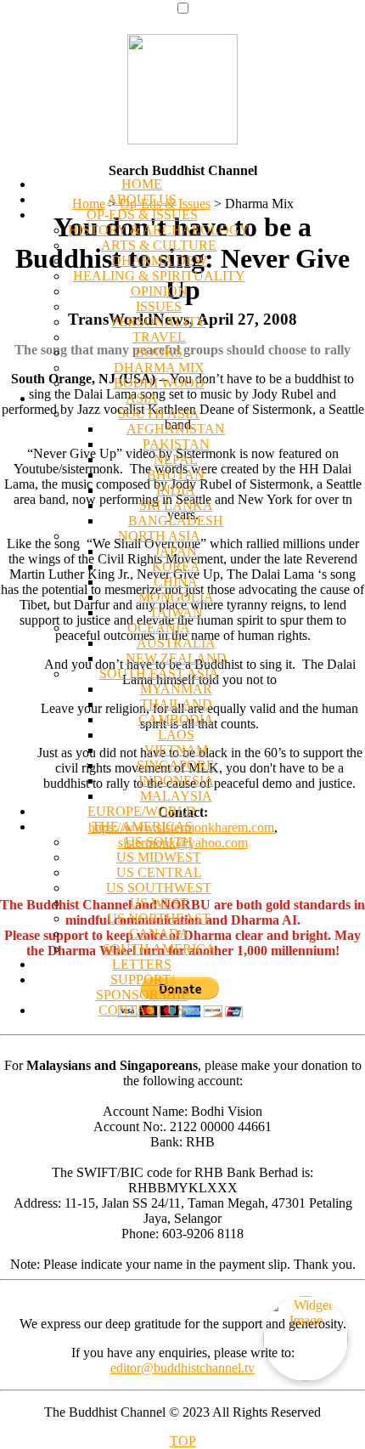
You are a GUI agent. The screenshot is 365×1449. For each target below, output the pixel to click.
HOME (141, 184)
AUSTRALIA (176, 643)
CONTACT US (141, 1010)
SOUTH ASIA (158, 413)
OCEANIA (158, 627)
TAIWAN (176, 612)
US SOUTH (159, 842)
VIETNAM (176, 750)
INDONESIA (176, 780)
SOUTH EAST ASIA (159, 673)
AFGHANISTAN (175, 429)
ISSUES (159, 306)
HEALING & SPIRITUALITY (159, 276)
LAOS (176, 734)
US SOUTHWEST (158, 887)
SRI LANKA (176, 505)
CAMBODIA (176, 719)
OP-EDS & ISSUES (142, 214)
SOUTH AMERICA (159, 949)
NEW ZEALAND (176, 658)
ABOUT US (142, 199)
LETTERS (141, 964)
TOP (183, 1441)
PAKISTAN (176, 444)
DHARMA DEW (159, 260)
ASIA (142, 398)
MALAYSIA (176, 796)
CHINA (176, 582)
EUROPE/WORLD (141, 811)
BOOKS (158, 352)
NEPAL (176, 459)
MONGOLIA (176, 597)
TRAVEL (159, 337)
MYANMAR (176, 689)
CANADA (159, 933)
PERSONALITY (158, 321)
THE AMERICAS (142, 826)
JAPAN (175, 551)
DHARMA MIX (159, 367)
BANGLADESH (175, 520)
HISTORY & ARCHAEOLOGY (159, 230)
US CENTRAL (159, 872)
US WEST (159, 903)
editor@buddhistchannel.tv (182, 1368)
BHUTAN (176, 474)
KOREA (176, 566)
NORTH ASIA (159, 536)
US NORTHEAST (159, 918)
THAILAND (176, 704)
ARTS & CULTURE (158, 245)
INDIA (175, 490)
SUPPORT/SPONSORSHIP (142, 987)
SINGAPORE (176, 765)
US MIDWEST (158, 857)
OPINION (159, 291)
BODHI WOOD (159, 383)
